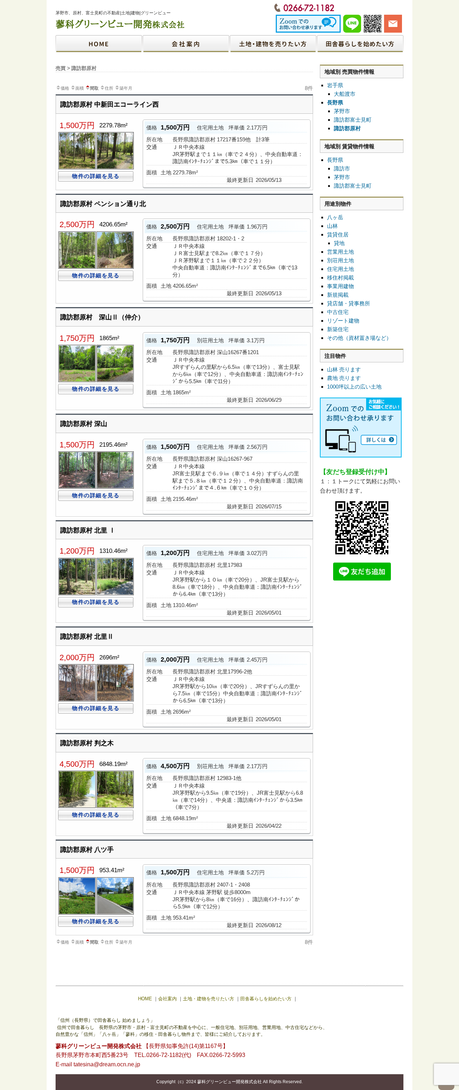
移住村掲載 (340, 277)
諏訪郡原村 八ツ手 (87, 849)
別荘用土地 (340, 260)
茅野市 (342, 111)
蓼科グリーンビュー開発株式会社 (229, 1081)
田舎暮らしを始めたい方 (359, 43)
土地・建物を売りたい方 (273, 43)
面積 (79, 88)
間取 (94, 88)
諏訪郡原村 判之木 (87, 743)
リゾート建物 (343, 321)
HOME (99, 43)
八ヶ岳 (335, 217)
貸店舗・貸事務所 (348, 303)
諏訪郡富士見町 (353, 120)
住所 (109, 88)
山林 (332, 226)
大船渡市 (344, 94)
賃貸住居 (338, 234)
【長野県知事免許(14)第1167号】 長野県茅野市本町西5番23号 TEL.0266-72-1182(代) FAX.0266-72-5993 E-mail (150, 1055)
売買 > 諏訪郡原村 (76, 68)
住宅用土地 (340, 269)
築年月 (125, 88)
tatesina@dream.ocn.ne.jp (107, 1064)
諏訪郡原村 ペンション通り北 (103, 203)
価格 (65, 88)
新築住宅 (338, 329)
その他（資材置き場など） (359, 338)
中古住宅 (338, 312)
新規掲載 (338, 295)
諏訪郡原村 (347, 128)
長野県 (335, 102)
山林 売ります (344, 369)
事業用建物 (340, 286)
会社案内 (186, 43)
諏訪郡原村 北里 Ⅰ (87, 530)
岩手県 (335, 85)
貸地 (339, 243)
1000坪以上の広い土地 (354, 387)
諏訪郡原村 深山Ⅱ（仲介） (102, 317)
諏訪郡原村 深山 (83, 423)
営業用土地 (340, 252)
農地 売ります (344, 378)
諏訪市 (342, 168)
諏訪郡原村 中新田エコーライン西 (109, 104)
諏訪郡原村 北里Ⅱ (87, 636)
